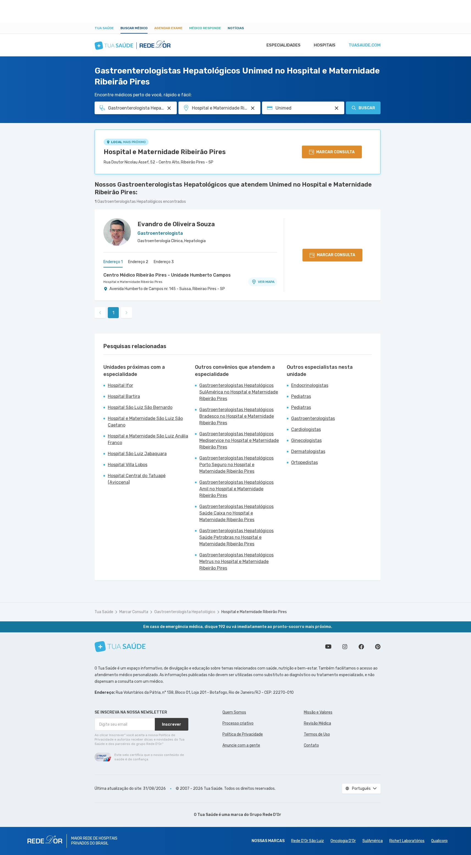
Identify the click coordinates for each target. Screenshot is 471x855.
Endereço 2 (138, 261)
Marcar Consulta (133, 612)
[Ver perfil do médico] (117, 232)
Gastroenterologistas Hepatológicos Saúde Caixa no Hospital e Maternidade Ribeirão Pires (236, 513)
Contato (311, 745)
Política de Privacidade (242, 734)
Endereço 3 (164, 261)
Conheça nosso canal (328, 646)
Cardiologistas (306, 429)
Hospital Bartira (124, 396)
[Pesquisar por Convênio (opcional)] (336, 108)
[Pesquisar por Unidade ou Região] (252, 108)
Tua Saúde (104, 28)
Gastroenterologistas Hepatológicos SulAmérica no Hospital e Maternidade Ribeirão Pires (238, 392)
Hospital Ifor (120, 385)
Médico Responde (205, 28)
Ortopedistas (304, 462)
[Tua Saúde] (120, 646)
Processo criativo (238, 723)
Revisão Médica (317, 723)
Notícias (236, 28)
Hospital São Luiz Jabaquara (137, 453)
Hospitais (324, 45)
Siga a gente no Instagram (345, 646)
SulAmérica (372, 840)
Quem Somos (234, 712)
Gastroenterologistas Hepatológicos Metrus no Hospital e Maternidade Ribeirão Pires (236, 561)
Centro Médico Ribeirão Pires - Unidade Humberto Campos (167, 275)
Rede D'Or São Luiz (307, 840)
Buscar (367, 108)
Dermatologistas (308, 451)
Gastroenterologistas (313, 418)
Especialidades (283, 45)
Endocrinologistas (309, 385)
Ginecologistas (306, 440)
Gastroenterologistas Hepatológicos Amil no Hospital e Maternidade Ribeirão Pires (236, 489)
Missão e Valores (318, 712)
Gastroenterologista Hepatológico (184, 612)
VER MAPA (266, 282)
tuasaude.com (365, 45)
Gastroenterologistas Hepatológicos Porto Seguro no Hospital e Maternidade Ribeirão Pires (236, 464)
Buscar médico (134, 28)
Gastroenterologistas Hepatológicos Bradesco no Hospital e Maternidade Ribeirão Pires (236, 416)
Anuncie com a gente (241, 745)
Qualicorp (439, 840)
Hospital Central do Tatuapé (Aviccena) (137, 479)
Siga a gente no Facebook (361, 646)
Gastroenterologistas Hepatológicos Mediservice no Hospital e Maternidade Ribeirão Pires (239, 440)
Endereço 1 (113, 261)
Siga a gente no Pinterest (378, 646)
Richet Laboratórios (407, 840)
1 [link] (113, 312)
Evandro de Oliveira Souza (176, 224)
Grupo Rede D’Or (265, 814)
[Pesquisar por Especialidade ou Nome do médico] (169, 108)
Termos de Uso (317, 734)
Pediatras (301, 396)
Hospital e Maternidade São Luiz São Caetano (145, 422)
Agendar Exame (168, 28)
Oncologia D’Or (343, 840)
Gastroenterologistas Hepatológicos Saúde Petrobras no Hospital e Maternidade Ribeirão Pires (236, 537)
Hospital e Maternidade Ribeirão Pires (165, 152)
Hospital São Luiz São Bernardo (140, 407)
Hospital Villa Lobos (127, 464)
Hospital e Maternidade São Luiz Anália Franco (148, 439)
